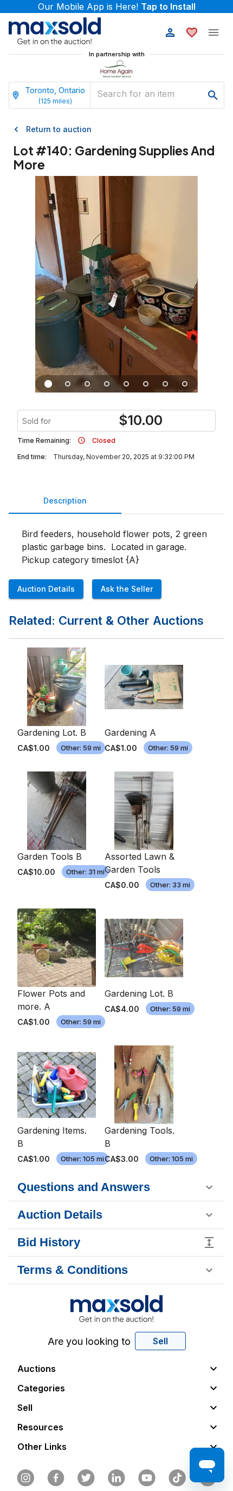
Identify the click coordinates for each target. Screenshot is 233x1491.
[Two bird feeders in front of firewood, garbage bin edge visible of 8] (145, 383)
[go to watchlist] (192, 32)
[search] (213, 95)
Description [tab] (65, 500)
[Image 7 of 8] (165, 383)
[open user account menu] (170, 32)
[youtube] (147, 1478)
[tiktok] (177, 1478)
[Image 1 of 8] (48, 383)
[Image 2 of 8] (67, 383)
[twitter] (86, 1478)
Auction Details (46, 588)
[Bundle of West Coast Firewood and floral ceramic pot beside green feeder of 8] (106, 383)
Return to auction (59, 129)
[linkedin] (116, 1478)
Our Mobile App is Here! (117, 6)
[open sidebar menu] (213, 32)
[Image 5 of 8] (126, 383)
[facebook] (56, 1478)
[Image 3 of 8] (87, 383)
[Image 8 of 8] (184, 383)
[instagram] (25, 1478)
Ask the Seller (127, 588)
